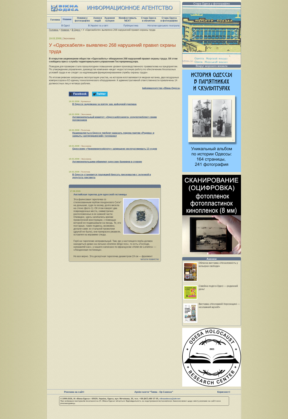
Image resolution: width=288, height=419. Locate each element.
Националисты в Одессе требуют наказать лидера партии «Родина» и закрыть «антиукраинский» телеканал (113, 134)
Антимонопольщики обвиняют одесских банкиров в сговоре (107, 161)
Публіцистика (130, 25)
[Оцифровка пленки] (211, 253)
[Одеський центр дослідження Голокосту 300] (211, 385)
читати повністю (149, 259)
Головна (55, 19)
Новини (67, 19)
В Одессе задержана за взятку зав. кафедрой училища (104, 104)
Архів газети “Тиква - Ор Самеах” (153, 392)
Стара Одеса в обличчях (148, 19)
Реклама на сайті (74, 392)
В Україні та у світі (98, 25)
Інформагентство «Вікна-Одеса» (161, 88)
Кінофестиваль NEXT (128, 19)
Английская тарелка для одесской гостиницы (100, 194)
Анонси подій (97, 19)
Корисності (223, 392)
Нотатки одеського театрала (163, 25)
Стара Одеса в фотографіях (169, 19)
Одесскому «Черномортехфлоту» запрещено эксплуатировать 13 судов (114, 148)
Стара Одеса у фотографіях (211, 3)
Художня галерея (109, 19)
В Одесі (65, 25)
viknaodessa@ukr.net (169, 398)
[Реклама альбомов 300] (211, 171)
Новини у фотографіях (82, 19)
